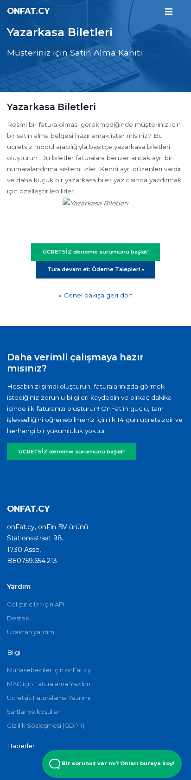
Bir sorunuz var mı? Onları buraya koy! (117, 763)
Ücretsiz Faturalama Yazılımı (48, 697)
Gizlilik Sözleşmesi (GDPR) (45, 725)
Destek (18, 618)
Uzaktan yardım (30, 632)
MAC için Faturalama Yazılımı (49, 683)
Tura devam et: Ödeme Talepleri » (95, 269)
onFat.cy (28, 11)
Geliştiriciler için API (35, 604)
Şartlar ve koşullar (33, 711)
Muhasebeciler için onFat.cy (49, 670)
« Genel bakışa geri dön (95, 295)
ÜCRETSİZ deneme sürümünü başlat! (72, 451)
